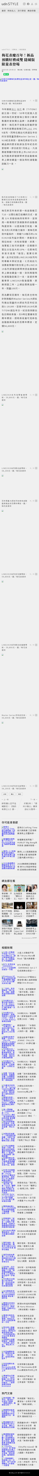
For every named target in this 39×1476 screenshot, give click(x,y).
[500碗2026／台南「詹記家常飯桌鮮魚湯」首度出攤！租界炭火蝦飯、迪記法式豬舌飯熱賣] (9, 1053)
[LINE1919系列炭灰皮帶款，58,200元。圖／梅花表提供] (19, 753)
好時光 (14, 49)
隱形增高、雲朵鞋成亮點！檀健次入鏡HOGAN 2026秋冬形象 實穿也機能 (26, 1247)
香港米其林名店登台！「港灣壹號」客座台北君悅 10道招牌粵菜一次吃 (27, 1320)
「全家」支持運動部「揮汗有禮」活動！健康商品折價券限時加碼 (26, 993)
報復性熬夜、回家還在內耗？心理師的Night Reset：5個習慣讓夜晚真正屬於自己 (27, 1103)
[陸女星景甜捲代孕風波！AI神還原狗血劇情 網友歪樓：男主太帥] (9, 1125)
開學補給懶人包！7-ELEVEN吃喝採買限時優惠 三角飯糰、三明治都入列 (26, 1211)
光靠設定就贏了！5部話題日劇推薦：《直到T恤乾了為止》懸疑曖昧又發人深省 (27, 1138)
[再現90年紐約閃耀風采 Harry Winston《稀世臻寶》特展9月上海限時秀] (9, 1307)
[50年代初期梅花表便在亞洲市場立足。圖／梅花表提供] (19, 88)
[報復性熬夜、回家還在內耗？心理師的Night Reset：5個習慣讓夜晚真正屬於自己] (9, 1101)
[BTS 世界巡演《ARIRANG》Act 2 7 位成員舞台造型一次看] (9, 968)
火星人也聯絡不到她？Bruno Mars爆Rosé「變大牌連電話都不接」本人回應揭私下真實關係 (27, 958)
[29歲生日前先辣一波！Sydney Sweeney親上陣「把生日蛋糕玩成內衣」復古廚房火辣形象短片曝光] (9, 1089)
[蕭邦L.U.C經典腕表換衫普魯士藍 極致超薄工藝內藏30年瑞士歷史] (9, 855)
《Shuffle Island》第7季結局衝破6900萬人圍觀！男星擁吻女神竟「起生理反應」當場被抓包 (27, 1452)
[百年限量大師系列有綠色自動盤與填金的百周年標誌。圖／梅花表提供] (19, 487)
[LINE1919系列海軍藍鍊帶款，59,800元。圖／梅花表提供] (19, 362)
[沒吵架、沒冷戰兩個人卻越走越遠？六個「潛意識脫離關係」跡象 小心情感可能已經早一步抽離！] (9, 1270)
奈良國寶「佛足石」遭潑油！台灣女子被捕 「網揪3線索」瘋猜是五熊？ (26, 1402)
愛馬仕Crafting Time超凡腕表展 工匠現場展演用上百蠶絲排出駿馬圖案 (27, 832)
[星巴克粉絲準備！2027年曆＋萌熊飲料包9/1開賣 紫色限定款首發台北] (9, 1258)
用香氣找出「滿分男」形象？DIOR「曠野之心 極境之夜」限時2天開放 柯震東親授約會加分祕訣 (27, 1188)
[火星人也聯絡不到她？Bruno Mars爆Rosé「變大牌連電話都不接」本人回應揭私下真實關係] (9, 956)
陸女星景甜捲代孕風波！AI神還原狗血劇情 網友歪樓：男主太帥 (26, 1126)
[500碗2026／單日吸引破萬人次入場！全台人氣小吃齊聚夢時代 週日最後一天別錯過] (9, 1004)
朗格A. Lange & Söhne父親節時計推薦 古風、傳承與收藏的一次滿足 (19, 913)
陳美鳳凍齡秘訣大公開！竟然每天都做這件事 (31, 896)
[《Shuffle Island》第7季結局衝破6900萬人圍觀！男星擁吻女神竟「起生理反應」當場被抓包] (9, 1450)
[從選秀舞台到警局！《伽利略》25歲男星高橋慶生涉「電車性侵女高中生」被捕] (9, 1161)
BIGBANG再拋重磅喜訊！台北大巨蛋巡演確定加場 (27, 1234)
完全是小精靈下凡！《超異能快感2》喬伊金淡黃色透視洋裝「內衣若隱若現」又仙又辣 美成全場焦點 (27, 1333)
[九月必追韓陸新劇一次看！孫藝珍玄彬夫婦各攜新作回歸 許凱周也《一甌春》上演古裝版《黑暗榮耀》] (9, 1149)
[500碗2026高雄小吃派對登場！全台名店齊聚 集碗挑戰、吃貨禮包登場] (9, 1282)
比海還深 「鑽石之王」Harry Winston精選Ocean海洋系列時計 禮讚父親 (19, 896)
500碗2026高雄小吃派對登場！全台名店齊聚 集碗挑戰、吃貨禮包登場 (26, 1284)
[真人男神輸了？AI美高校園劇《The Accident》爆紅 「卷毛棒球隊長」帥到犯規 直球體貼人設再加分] (9, 1113)
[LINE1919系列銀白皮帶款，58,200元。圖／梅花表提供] (19, 435)
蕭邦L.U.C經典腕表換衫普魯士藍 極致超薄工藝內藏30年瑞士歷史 (27, 856)
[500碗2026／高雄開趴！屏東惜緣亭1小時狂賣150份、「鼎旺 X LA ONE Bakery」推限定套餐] (9, 1016)
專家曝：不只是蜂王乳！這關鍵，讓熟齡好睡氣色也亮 (7, 896)
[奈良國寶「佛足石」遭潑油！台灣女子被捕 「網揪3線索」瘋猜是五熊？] (9, 1401)
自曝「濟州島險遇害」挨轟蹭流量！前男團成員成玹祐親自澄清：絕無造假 (27, 1078)
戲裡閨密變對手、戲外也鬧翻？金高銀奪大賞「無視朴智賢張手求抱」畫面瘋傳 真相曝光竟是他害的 (26, 1440)
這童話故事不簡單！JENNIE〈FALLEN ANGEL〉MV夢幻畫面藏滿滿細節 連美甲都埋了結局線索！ (27, 1043)
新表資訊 (23, 49)
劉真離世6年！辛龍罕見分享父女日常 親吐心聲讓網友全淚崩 (27, 1425)
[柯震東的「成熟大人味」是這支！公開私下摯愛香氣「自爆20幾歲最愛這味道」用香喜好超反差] (9, 1222)
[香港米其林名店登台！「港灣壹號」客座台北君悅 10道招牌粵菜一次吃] (9, 1319)
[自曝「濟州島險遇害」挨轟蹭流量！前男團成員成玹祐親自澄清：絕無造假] (9, 1077)
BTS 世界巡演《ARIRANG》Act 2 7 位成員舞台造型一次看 (27, 969)
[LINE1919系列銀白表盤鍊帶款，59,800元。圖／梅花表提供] (19, 612)
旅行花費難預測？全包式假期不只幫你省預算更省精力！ (31, 913)
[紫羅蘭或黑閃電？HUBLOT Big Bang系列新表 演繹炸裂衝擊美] (9, 843)
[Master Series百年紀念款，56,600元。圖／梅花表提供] (19, 683)
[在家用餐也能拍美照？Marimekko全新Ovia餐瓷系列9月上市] (9, 1367)
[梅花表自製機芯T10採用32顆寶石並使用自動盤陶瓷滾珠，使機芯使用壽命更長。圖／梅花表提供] (19, 181)
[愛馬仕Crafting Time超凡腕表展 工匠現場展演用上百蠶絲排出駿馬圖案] (9, 831)
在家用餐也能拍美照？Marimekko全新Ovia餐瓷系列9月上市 (27, 1367)
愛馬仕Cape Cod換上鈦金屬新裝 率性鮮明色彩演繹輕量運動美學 (19, 931)
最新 (4, 10)
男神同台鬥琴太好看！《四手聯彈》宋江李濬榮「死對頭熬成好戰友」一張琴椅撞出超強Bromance (26, 1382)
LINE (4, 794)
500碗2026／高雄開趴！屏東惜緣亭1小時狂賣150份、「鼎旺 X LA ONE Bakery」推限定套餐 (27, 1019)
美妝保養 (32, 10)
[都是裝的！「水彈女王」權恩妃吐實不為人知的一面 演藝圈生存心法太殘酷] (9, 1028)
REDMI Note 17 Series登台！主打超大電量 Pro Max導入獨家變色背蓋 (26, 1199)
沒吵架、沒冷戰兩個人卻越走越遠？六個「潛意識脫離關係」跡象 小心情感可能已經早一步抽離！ (26, 1273)
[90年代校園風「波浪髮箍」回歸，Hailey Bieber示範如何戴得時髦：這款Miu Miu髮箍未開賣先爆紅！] (9, 1174)
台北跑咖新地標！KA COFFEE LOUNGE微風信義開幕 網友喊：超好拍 (26, 1296)
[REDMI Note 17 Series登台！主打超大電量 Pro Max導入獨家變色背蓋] (9, 1198)
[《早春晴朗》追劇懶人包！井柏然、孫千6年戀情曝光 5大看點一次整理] (9, 1462)
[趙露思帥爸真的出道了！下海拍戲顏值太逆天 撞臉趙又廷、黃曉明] (9, 1414)
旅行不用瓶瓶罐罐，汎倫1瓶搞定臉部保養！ (7, 913)
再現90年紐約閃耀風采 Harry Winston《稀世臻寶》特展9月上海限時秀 (27, 1308)
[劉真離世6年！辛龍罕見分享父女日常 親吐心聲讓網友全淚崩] (9, 1426)
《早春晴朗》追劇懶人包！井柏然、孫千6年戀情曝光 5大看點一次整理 (27, 1463)
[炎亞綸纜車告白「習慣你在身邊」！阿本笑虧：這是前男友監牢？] (9, 1355)
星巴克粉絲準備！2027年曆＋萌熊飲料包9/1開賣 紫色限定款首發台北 (27, 1259)
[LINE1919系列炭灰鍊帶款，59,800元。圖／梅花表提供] (19, 541)
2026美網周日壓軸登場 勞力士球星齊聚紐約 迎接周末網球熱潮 (27, 866)
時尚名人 (12, 10)
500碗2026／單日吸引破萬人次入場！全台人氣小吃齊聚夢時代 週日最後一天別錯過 (26, 1007)
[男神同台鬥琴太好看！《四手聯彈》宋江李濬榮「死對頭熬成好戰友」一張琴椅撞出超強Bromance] (9, 1379)
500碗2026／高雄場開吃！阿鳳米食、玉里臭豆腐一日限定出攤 (26, 1066)
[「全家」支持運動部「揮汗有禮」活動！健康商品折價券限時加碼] (9, 992)
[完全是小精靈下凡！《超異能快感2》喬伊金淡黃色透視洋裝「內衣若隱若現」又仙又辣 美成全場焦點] (9, 1331)
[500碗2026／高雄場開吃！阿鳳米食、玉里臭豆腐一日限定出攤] (9, 1065)
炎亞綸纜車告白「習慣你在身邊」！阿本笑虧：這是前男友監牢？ (26, 1356)
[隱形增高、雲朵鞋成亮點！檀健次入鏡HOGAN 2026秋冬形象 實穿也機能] (9, 1246)
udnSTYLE (6, 49)
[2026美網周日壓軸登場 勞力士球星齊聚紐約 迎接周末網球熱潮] (9, 867)
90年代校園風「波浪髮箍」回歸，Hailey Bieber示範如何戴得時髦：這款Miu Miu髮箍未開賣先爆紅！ (26, 1176)
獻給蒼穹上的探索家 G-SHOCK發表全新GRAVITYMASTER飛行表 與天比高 (31, 931)
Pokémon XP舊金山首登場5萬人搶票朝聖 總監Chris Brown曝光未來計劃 (27, 981)
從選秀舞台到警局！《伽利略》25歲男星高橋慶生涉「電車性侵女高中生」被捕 (26, 1163)
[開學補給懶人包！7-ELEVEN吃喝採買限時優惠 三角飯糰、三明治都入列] (9, 1210)
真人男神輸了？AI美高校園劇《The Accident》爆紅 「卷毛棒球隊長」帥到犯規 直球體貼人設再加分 (27, 1117)
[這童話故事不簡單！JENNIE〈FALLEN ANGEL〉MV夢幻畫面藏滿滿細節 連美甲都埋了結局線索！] (9, 1040)
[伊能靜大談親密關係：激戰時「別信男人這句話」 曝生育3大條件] (9, 1343)
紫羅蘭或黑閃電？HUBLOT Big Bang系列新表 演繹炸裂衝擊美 (27, 844)
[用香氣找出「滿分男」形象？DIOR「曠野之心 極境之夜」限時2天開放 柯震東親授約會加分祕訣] (9, 1186)
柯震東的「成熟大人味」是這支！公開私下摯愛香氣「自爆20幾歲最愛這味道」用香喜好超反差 (26, 1224)
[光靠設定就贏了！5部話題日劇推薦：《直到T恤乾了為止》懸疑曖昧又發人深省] (9, 1137)
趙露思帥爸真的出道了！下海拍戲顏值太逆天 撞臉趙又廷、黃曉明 (26, 1415)
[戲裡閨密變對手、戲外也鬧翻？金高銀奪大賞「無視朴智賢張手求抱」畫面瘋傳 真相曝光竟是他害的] (9, 1438)
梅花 (19, 794)
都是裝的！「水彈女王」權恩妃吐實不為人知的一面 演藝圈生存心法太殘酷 (26, 1029)
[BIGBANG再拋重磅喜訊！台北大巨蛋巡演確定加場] (9, 1234)
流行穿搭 (22, 10)
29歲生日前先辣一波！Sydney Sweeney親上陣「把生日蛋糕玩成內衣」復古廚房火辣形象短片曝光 (26, 1093)
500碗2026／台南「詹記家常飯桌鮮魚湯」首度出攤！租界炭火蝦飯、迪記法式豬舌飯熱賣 (26, 1055)
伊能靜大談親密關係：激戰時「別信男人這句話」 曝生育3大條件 (26, 1344)
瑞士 (12, 794)
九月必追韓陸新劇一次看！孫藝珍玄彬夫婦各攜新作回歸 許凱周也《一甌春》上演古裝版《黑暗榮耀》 (26, 1152)
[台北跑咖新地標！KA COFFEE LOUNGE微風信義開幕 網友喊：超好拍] (9, 1295)
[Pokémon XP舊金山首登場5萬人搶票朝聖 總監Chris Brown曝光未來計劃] (9, 980)
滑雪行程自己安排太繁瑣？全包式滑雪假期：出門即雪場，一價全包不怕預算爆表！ (7, 931)
